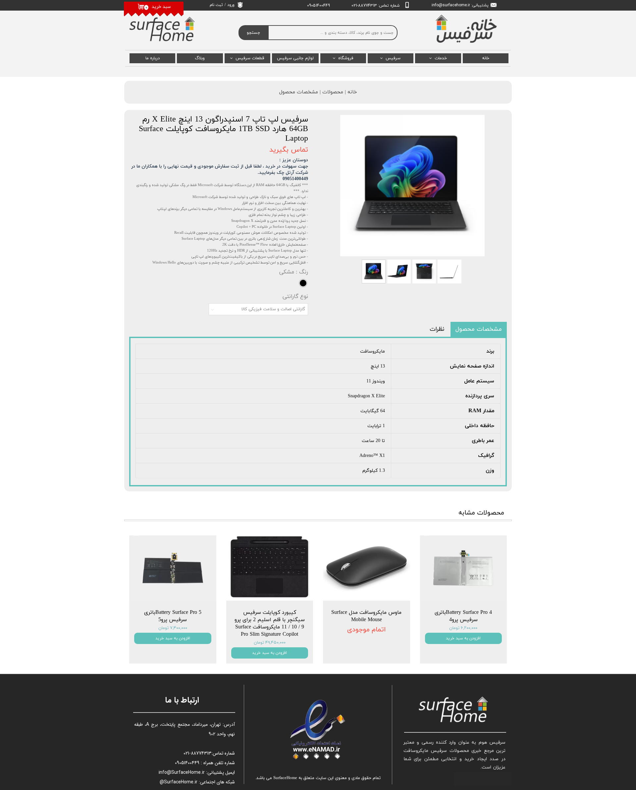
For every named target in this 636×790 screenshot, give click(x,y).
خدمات (441, 58)
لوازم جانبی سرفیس (295, 58)
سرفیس (393, 58)
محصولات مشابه (481, 513)
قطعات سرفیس (250, 58)
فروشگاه (345, 58)
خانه (485, 58)
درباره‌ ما (152, 58)
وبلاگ (200, 58)
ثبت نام (216, 5)
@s (442, 5)
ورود (231, 5)
